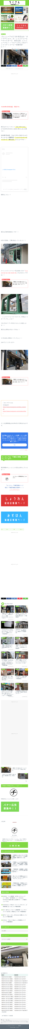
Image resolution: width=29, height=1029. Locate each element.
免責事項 (19, 1025)
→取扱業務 (3, 1012)
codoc (26, 449)
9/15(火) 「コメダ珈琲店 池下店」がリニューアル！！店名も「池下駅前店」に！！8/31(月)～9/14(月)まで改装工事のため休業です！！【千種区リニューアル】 (15, 899)
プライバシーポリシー (12, 1025)
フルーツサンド (9, 529)
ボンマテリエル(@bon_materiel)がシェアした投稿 (14, 189)
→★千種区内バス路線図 (7, 1015)
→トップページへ (14, 489)
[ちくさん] (14, 4)
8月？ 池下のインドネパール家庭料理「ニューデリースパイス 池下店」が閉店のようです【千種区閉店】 (15, 910)
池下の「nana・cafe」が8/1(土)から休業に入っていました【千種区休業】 (15, 916)
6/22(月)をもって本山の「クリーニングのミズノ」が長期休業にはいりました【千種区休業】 (15, 905)
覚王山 (22, 529)
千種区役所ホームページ (7, 967)
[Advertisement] (14, 89)
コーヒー (3, 529)
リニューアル (17, 529)
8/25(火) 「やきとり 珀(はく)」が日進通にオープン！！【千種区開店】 (14, 921)
